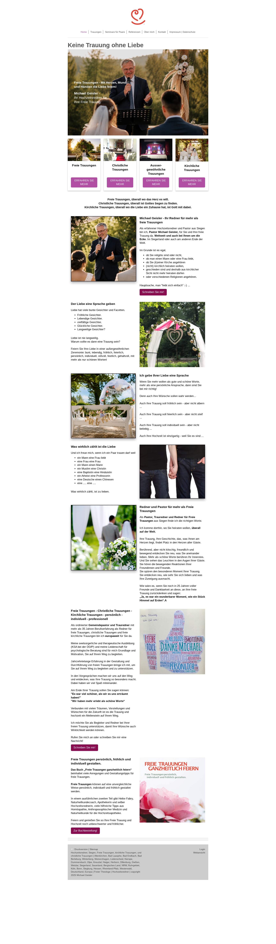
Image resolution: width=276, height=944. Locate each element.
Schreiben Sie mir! (153, 292)
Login (202, 849)
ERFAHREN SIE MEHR (84, 182)
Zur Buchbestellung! (85, 830)
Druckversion (81, 849)
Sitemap (94, 849)
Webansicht (199, 852)
